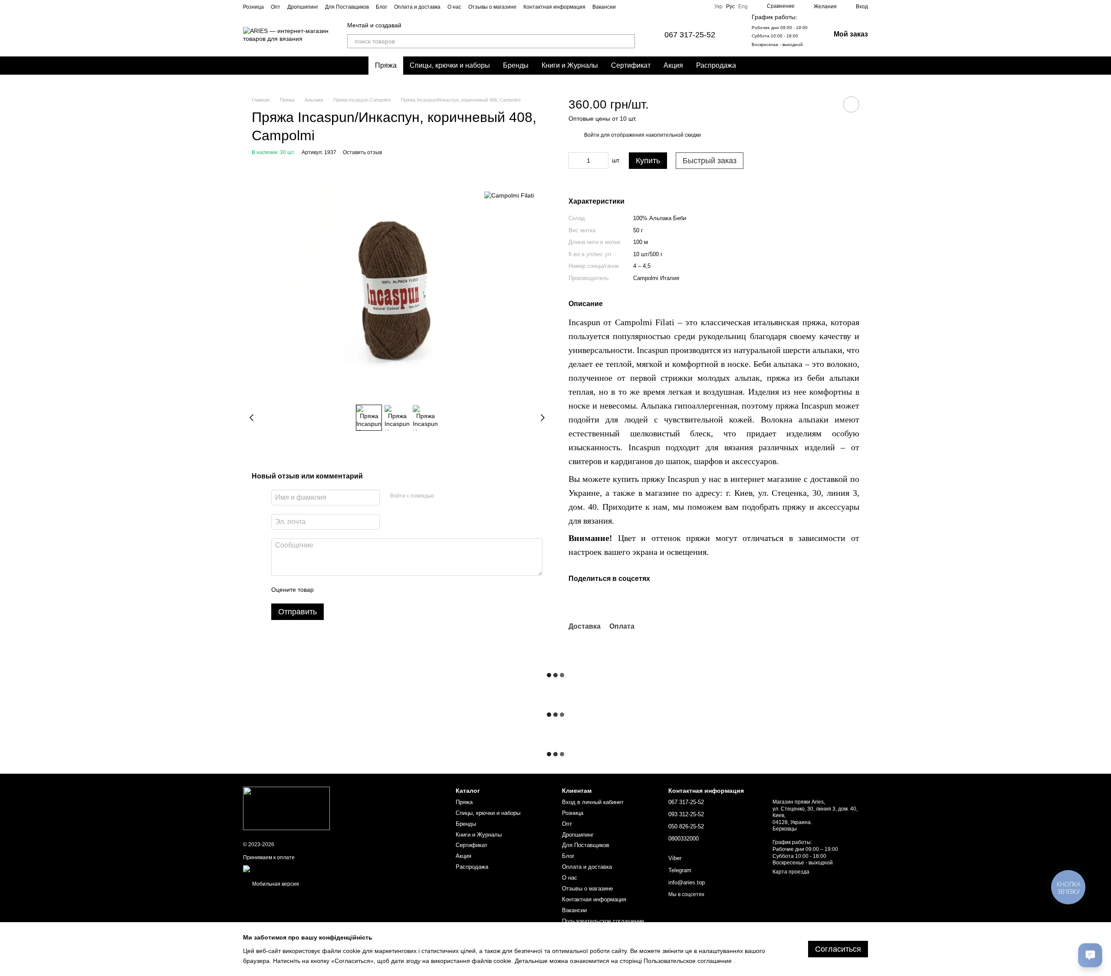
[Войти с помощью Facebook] (443, 496)
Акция (673, 65)
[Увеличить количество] (602, 160)
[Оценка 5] (384, 589)
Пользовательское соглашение (603, 921)
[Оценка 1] (328, 589)
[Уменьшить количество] (575, 160)
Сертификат (631, 65)
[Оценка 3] (356, 589)
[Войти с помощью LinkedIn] (471, 496)
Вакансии (604, 7)
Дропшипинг (302, 7)
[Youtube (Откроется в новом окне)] (691, 6)
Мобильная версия (275, 884)
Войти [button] (591, 135)
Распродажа (716, 65)
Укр (718, 6)
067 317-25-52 (689, 35)
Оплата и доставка (417, 7)
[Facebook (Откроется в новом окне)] (681, 6)
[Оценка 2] (342, 589)
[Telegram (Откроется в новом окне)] (702, 6)
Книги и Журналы (570, 65)
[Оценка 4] (370, 589)
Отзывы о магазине (492, 7)
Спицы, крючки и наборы (450, 65)
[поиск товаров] (628, 41)
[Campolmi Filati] (509, 195)
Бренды (516, 65)
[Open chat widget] (1090, 955)
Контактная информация (554, 7)
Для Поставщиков (347, 7)
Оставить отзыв (362, 152)
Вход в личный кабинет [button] (593, 802)
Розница (253, 7)
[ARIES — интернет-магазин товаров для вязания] (286, 808)
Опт (275, 7)
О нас (454, 7)
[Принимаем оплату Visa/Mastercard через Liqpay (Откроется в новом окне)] (306, 869)
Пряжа (386, 65)
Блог (381, 7)
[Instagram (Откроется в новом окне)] (660, 6)
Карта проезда (790, 872)
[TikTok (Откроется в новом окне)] (670, 6)
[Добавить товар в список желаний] (851, 104)
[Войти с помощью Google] (457, 496)
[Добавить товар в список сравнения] (827, 104)
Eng (743, 6)
